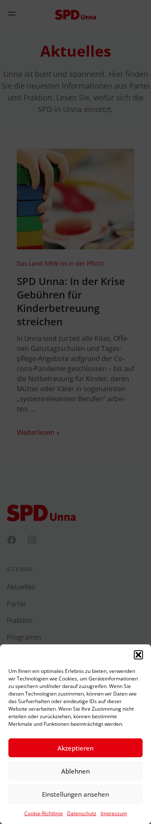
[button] (138, 655)
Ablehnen (75, 771)
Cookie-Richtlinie (43, 813)
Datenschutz (81, 813)
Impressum (114, 813)
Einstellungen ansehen (75, 794)
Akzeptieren (75, 748)
